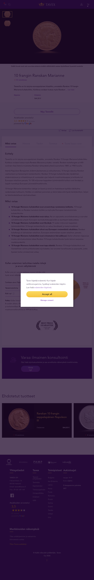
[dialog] (47, 290)
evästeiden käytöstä (42, 287)
